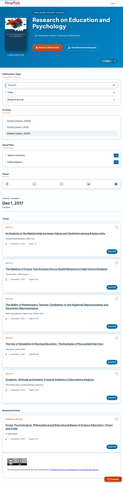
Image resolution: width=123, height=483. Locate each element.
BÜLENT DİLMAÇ (56, 13)
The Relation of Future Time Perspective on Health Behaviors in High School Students (57, 269)
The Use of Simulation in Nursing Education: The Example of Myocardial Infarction (54, 343)
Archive (6, 110)
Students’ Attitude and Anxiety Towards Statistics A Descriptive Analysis (50, 379)
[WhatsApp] (34, 184)
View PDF (112, 252)
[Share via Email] (116, 184)
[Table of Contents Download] (116, 155)
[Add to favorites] (116, 227)
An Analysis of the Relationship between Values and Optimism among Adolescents (55, 233)
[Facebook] (7, 184)
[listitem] (61, 85)
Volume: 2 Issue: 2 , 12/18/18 (19, 121)
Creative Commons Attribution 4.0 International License (74, 470)
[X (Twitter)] (61, 184)
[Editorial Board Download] (116, 162)
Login (113, 3)
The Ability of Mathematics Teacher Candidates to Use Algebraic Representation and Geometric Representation (57, 306)
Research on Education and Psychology (71, 23)
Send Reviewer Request (83, 47)
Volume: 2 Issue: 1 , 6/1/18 (18, 127)
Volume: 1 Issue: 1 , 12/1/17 (18, 133)
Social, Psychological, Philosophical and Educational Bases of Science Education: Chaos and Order (59, 426)
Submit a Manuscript (48, 47)
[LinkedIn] (89, 184)
